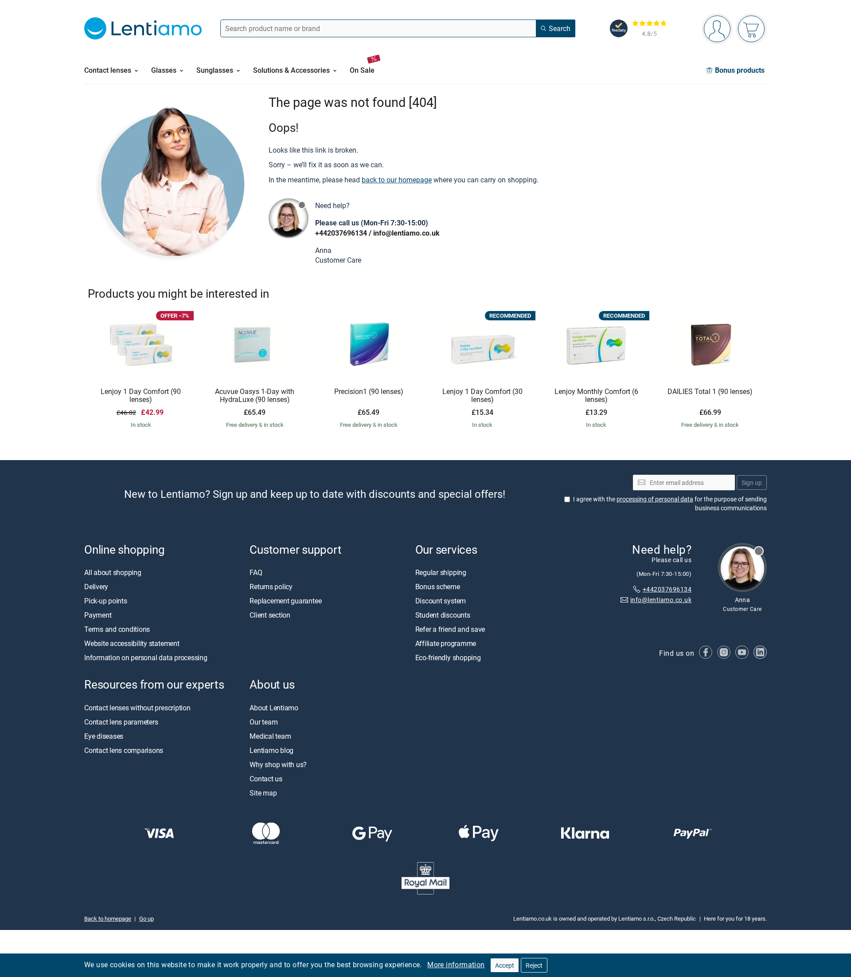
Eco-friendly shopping (448, 658)
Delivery (96, 587)
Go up (146, 918)
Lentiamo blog (271, 750)
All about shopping (112, 573)
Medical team (270, 736)
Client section (270, 615)
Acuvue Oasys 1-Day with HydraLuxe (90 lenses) (254, 395)
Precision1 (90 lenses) (368, 392)
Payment (97, 615)
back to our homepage (397, 180)
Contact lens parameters (121, 722)
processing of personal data (655, 499)
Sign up (752, 482)
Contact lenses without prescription (137, 708)
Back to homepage (107, 918)
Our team (263, 722)
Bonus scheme (437, 587)
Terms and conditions (117, 629)
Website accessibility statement (132, 644)
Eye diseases (103, 736)
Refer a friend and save (450, 629)
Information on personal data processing (145, 658)
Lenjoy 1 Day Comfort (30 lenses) (482, 395)
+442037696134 (341, 233)
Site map (263, 793)
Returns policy (271, 587)
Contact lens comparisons (123, 750)
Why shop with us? (278, 764)
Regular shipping (440, 573)
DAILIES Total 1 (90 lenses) (710, 392)
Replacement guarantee (285, 601)
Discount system (440, 601)
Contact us (266, 779)
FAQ (256, 573)
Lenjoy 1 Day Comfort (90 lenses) (141, 395)
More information (455, 964)
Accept (504, 965)
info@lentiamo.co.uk (406, 233)
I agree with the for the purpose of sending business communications (670, 503)
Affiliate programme (445, 644)
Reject (534, 965)
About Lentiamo (274, 708)
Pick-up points (105, 601)
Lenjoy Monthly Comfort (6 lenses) (596, 395)
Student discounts (442, 615)
